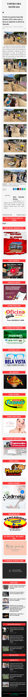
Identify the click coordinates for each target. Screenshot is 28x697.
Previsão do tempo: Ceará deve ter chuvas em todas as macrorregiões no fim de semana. (18, 684)
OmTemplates (15, 693)
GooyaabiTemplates (14, 694)
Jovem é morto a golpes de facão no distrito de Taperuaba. (18, 599)
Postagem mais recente (7, 215)
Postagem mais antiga (21, 215)
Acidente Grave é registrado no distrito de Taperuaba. (16, 614)
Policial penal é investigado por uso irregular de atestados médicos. (17, 648)
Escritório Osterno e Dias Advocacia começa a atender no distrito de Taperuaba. (17, 587)
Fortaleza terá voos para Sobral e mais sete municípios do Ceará (17, 593)
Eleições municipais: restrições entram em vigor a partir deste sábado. (17, 629)
